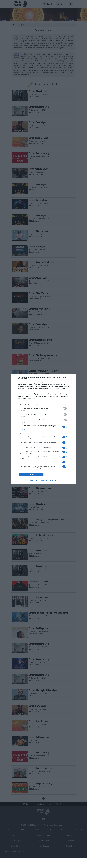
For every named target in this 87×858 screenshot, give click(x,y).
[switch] (64, 408)
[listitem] (43, 405)
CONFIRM (31, 474)
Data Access (43, 480)
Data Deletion (34, 480)
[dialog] (43, 429)
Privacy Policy (53, 480)
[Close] (73, 377)
